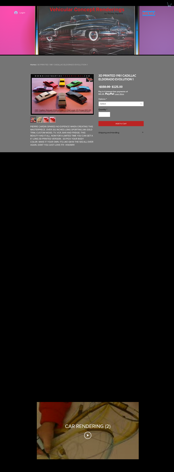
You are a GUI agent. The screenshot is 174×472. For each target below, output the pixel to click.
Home (33, 65)
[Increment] (108, 114)
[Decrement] (100, 114)
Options (102, 99)
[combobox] (121, 103)
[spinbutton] (104, 114)
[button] (169, 5)
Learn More (119, 94)
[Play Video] (87, 435)
